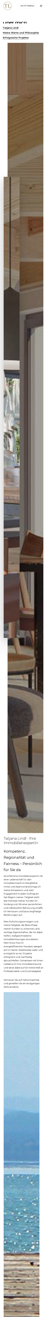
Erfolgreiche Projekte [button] (16, 37)
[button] (41, 6)
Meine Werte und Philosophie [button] (21, 32)
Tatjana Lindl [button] (11, 27)
